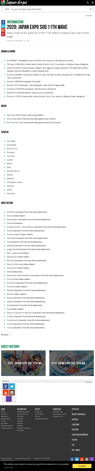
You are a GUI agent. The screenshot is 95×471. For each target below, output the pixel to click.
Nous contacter (6, 458)
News (3, 412)
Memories (4, 416)
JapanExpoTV (5, 419)
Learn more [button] (8, 467)
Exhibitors (57, 409)
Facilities (20, 426)
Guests (37, 409)
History (37, 416)
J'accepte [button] (82, 466)
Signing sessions (7, 428)
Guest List (38, 412)
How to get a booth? (60, 414)
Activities (75, 409)
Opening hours (22, 414)
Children (20, 423)
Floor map (75, 425)
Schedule (75, 419)
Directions (20, 416)
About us (4, 414)
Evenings (20, 430)
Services (20, 421)
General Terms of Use (23, 458)
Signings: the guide (23, 428)
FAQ (73, 445)
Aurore (3, 421)
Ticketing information (80, 435)
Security (20, 419)
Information (21, 409)
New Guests (39, 414)
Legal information (7, 461)
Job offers (4, 423)
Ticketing (75, 430)
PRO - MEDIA (76, 450)
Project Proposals (78, 414)
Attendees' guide (23, 412)
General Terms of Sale (42, 458)
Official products (7, 426)
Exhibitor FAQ (57, 416)
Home (3, 409)
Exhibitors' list (58, 412)
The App (74, 440)
